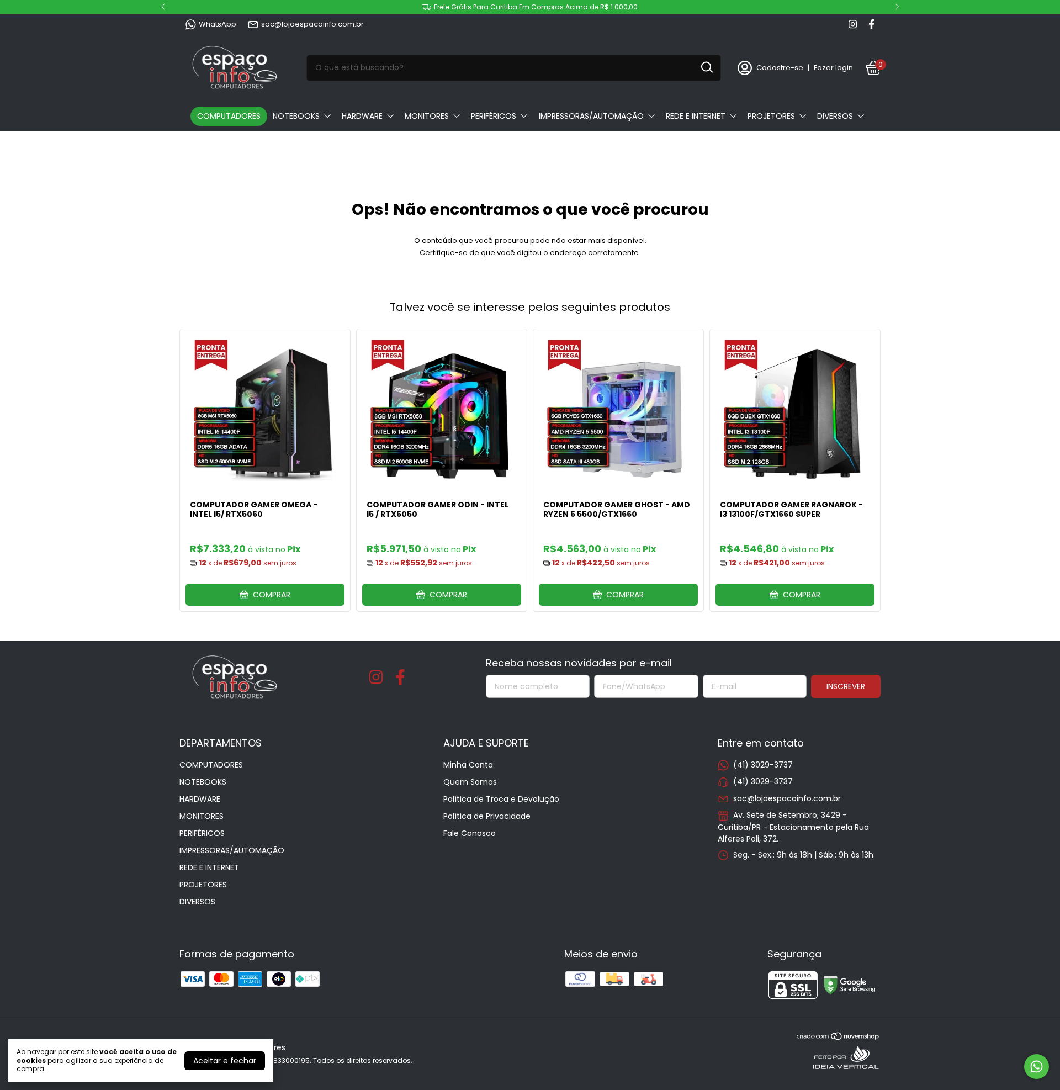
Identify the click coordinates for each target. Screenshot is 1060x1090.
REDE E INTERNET (695, 115)
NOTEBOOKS (296, 115)
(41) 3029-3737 (763, 764)
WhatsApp (217, 24)
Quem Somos (470, 781)
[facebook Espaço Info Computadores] (871, 24)
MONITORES (427, 115)
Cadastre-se (779, 67)
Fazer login (833, 67)
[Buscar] (706, 67)
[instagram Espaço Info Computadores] (853, 24)
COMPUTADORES (229, 115)
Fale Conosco (469, 833)
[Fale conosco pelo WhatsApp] (1036, 1066)
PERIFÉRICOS (493, 115)
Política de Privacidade (487, 816)
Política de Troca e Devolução (501, 799)
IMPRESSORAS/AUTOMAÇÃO (591, 115)
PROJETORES (771, 115)
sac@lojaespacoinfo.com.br (312, 24)
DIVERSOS (835, 115)
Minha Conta (468, 764)
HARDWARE (362, 115)
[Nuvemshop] (838, 1038)
